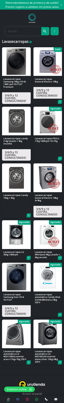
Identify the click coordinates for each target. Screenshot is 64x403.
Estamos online (17, 389)
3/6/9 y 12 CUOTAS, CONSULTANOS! (15, 98)
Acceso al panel (32, 394)
